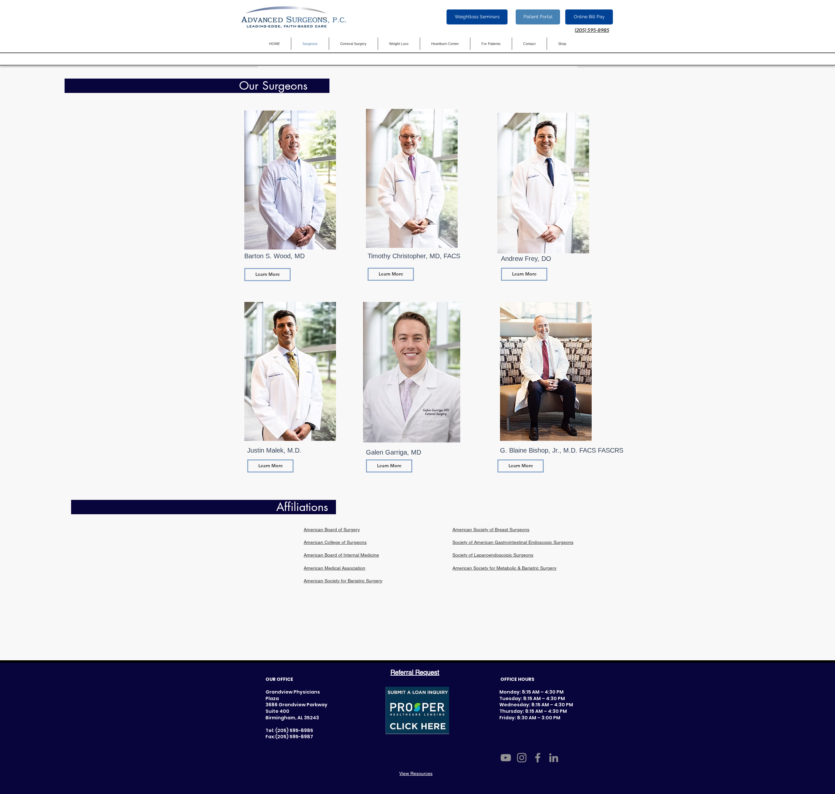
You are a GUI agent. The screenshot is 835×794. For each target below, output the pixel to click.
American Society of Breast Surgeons (490, 529)
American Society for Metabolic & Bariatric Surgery (504, 568)
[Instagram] (521, 757)
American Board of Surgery (332, 529)
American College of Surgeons (335, 542)
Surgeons (563, 542)
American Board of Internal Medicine (341, 555)
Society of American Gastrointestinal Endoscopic (503, 542)
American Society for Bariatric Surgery (343, 580)
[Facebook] (537, 757)
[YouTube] (505, 757)
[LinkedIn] (553, 757)
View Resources (416, 773)
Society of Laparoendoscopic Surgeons (492, 555)
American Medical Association (334, 568)
